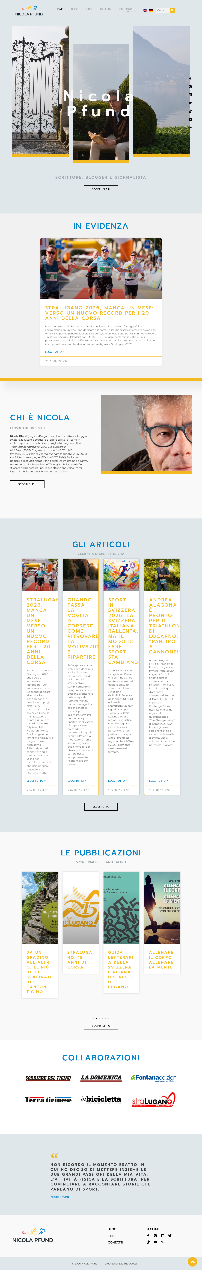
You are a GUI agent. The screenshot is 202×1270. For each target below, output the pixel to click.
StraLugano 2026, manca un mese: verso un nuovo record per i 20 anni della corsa (99, 313)
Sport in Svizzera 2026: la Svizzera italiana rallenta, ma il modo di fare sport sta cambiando (125, 631)
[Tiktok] (190, 111)
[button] (93, 1018)
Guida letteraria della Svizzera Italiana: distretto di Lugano (80, 970)
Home (59, 9)
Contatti (130, 11)
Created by (121, 1263)
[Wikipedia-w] (190, 127)
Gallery (106, 9)
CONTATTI (115, 1242)
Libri (89, 9)
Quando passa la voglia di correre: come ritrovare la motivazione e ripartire (87, 628)
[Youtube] (190, 119)
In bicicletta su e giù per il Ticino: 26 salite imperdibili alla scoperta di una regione (162, 977)
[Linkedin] (190, 95)
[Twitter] (190, 103)
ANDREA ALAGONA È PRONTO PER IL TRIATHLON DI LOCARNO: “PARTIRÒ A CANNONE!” (165, 625)
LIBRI (111, 1235)
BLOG (112, 1229)
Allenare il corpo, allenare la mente (120, 960)
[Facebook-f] (190, 78)
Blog (74, 9)
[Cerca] (172, 10)
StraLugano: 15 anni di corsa (39, 960)
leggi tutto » (54, 352)
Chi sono (125, 9)
